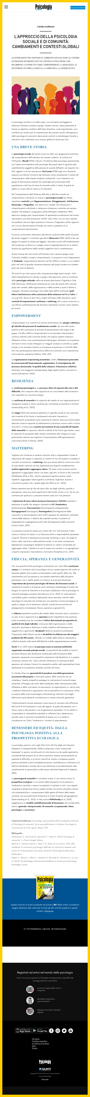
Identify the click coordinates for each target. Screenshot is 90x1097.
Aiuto (34, 1046)
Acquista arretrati (78, 8)
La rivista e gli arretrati (40, 1043)
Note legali (45, 1079)
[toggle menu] (6, 7)
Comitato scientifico (39, 1041)
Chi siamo (35, 1039)
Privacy (34, 1048)
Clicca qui (48, 911)
